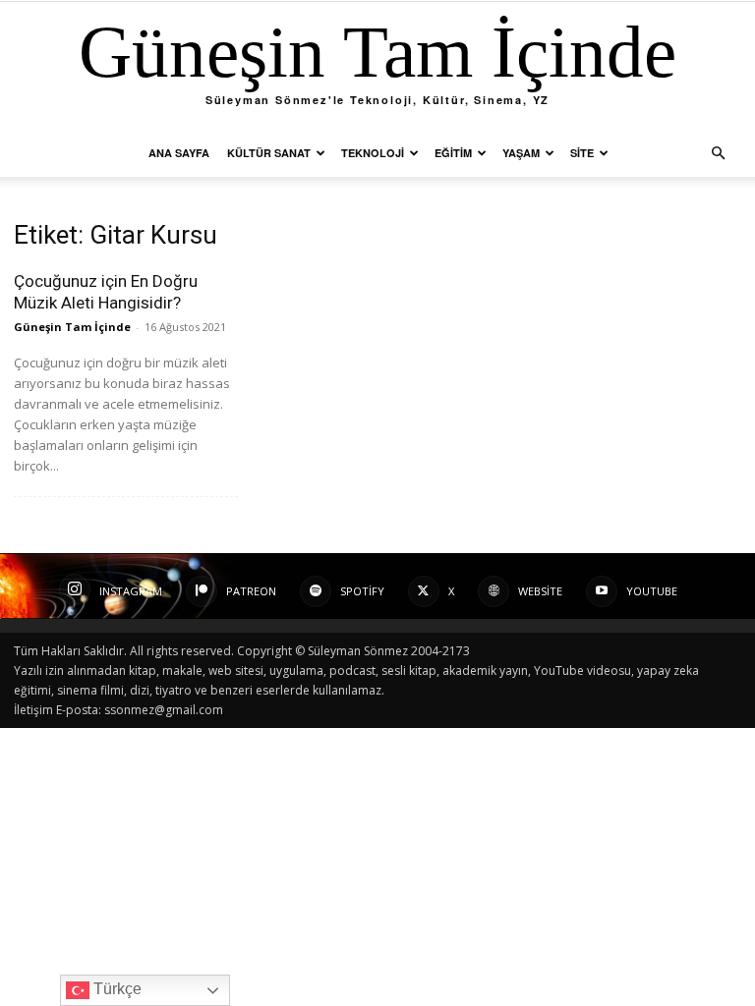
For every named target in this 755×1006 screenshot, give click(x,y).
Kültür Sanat (269, 152)
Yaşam (521, 152)
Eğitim (453, 152)
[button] (717, 153)
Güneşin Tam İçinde (72, 326)
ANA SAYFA (178, 152)
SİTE (582, 152)
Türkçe (115, 988)
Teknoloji (372, 152)
